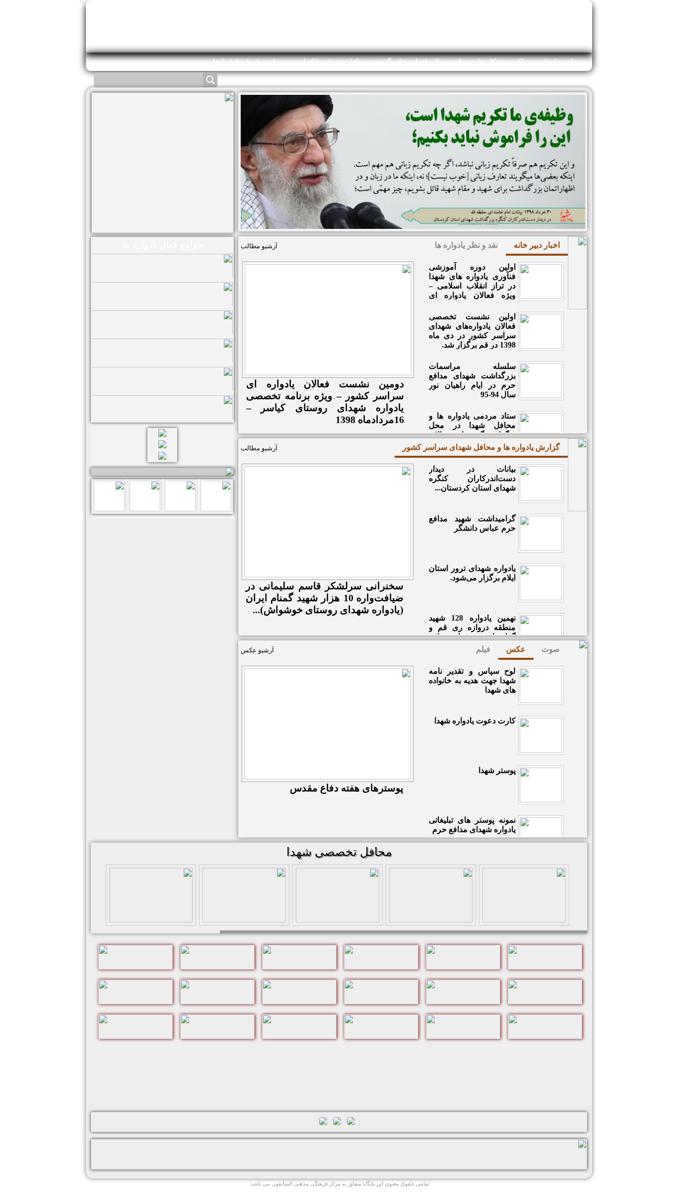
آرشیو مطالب (259, 246)
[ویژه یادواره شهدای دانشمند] (431, 916)
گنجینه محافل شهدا (360, 62)
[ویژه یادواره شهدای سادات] (337, 916)
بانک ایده (307, 62)
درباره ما (271, 62)
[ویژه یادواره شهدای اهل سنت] (524, 916)
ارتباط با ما (231, 62)
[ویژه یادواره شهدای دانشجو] (151, 916)
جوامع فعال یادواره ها (434, 62)
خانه (571, 62)
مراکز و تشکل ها (505, 62)
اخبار (548, 62)
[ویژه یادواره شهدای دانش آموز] (244, 916)
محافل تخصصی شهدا (339, 851)
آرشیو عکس (257, 650)
